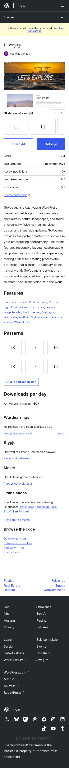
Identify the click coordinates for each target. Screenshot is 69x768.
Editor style (37, 307)
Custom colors (38, 302)
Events (41, 646)
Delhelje (51, 144)
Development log (15, 538)
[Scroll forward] (61, 113)
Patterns (42, 627)
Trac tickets (11, 552)
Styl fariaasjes (40, 317)
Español (9, 511)
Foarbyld (18, 144)
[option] (13, 347)
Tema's (41, 614)
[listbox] (34, 357)
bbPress (11, 686)
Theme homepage (15, 195)
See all (61, 433)
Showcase (43, 607)
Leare (8, 639)
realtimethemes (20, 53)
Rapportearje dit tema (18, 483)
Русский (24, 511)
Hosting (9, 620)
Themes (9, 17)
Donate (43, 653)
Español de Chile (46, 506)
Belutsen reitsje (47, 639)
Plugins (41, 620)
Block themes (31, 312)
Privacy (9, 627)
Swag (42, 660)
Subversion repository (18, 543)
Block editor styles (16, 302)
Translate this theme (17, 519)
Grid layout (49, 312)
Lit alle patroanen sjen (21, 381)
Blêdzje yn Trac (14, 547)
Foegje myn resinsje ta (18, 433)
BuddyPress (14, 693)
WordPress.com (17, 672)
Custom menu (19, 307)
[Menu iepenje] (63, 5)
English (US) (26, 506)
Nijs (6, 614)
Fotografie (10, 317)
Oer (6, 607)
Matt (9, 679)
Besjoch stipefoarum (17, 458)
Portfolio (24, 317)
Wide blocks (22, 322)
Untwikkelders (14, 653)
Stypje (8, 646)
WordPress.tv (15, 660)
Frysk (17, 710)
